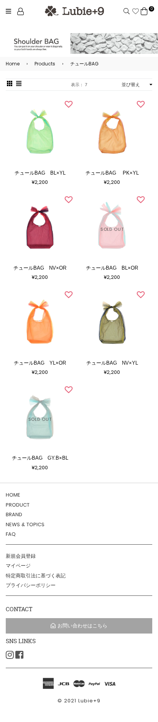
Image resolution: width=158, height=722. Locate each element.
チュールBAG (80, 63)
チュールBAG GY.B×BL (40, 458)
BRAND (14, 514)
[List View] (19, 84)
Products (40, 63)
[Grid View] (9, 84)
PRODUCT (18, 505)
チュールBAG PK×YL (112, 173)
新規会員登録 (21, 556)
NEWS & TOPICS (25, 524)
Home (13, 63)
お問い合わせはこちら (82, 625)
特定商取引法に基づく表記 (36, 575)
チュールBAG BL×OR (112, 268)
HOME (13, 495)
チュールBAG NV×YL (112, 363)
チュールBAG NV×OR (39, 268)
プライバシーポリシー (31, 585)
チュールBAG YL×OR (40, 363)
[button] (68, 104)
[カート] (144, 11)
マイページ (18, 565)
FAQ (11, 534)
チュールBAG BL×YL (40, 173)
